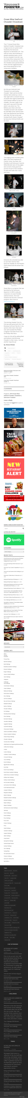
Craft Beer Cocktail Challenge (10, 754)
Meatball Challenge (8, 703)
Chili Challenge (7, 683)
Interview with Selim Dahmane (11, 989)
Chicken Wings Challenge (9, 736)
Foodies (7, 893)
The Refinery (7, 359)
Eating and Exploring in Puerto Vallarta (12, 588)
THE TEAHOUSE (9, 364)
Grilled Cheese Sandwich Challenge (11, 774)
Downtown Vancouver (9, 888)
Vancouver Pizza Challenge (11, 1036)
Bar (15, 870)
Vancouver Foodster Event (10, 930)
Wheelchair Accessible (10, 935)
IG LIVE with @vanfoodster (9, 787)
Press (5, 825)
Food (14, 890)
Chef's (9, 351)
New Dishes (7, 907)
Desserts (17, 883)
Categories (6, 679)
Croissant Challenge (8, 757)
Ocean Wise (7, 355)
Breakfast (7, 875)
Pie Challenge (6, 711)
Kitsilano (12, 900)
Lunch (6, 902)
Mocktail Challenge (8, 800)
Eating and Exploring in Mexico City (11, 594)
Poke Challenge (7, 716)
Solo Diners (7, 920)
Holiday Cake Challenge (9, 777)
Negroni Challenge (7, 805)
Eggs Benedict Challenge (9, 764)
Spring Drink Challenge (8, 840)
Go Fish (13, 353)
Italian (6, 900)
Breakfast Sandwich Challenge (10, 666)
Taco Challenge (7, 848)
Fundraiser (14, 893)
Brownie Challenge (8, 669)
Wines (12, 937)
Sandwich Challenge (8, 830)
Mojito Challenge (7, 802)
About (5, 653)
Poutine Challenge (7, 823)
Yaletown (7, 940)
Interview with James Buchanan (11, 949)
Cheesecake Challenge (8, 729)
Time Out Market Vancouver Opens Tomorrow (13, 616)
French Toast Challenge (8, 769)
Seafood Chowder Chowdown (11, 357)
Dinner (6, 885)
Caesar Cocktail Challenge (9, 674)
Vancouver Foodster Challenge (11, 927)
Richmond (13, 915)
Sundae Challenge (7, 846)
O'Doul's (18, 353)
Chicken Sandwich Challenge (10, 734)
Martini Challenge (7, 795)
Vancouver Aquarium (16, 359)
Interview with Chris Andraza (11, 984)
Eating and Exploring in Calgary (10, 581)
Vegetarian (7, 932)
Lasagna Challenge (8, 790)
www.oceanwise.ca (9, 301)
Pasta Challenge (7, 815)
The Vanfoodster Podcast (9, 853)
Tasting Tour (15, 922)
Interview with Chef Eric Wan (11, 979)
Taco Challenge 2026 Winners (10, 599)
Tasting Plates (7, 851)
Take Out (7, 922)
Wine (6, 937)
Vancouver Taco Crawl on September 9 (12, 567)
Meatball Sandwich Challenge (10, 797)
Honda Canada (15, 895)
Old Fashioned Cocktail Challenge (11, 807)
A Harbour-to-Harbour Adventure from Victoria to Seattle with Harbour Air (14, 1086)
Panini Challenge (7, 813)
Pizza (6, 915)
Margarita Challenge (8, 792)
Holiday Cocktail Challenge (9, 779)
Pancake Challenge (8, 708)
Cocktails (13, 878)
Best (12, 873)
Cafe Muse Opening (20, 365)
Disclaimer (6, 656)
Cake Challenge (7, 676)
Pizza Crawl (6, 820)
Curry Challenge (7, 759)
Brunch (14, 875)
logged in (14, 403)
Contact (5, 749)
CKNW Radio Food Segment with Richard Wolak (13, 744)
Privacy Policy (6, 659)
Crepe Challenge (7, 688)
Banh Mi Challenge (7, 661)
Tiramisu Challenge (8, 856)
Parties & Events (11, 348)
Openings (6, 810)
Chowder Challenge (8, 739)
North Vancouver (8, 910)
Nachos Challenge (7, 706)
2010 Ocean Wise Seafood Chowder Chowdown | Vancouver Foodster (13, 395)
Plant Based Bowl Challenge (9, 713)
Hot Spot (7, 898)
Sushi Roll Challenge (8, 726)
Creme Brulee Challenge (9, 685)
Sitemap (5, 655)
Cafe (6, 878)
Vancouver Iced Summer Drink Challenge (12, 571)
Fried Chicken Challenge (9, 693)
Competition (7, 353)
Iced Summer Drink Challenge (10, 785)
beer (6, 873)
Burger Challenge (7, 671)
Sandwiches (8, 917)
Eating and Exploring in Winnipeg (10, 579)
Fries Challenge (7, 696)
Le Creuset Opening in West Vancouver (12, 563)
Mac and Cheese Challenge (9, 701)
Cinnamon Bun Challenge (9, 741)
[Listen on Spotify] (14, 545)
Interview (15, 898)
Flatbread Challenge (8, 691)
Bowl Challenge (7, 664)
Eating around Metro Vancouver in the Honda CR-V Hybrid (12, 371)
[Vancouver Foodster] (14, 9)
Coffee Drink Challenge (8, 746)
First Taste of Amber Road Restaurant (11, 597)
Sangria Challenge (7, 833)
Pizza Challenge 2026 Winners (11, 1031)
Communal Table (8, 883)
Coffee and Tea (8, 880)
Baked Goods (8, 870)
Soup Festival (6, 838)
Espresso (7, 890)
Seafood (15, 917)
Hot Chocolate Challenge (9, 782)
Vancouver (7, 925)
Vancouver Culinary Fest (9, 858)
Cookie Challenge (7, 752)
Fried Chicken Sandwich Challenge (11, 772)
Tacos (15, 920)
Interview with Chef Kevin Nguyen (12, 973)
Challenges (6, 682)
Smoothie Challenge (8, 721)
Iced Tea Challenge (8, 698)
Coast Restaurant (16, 351)
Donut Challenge (7, 762)
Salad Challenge (7, 828)
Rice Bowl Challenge (8, 718)
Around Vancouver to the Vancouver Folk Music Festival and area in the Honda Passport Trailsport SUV (13, 560)
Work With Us (6, 861)
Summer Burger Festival (9, 843)
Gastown (7, 895)
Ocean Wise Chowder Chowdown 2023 (11, 376)
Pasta (15, 912)
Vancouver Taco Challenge (9, 614)
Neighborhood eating (9, 905)
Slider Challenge (7, 835)
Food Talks (6, 767)
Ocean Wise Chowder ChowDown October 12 (11, 381)
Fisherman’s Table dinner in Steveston (12, 575)
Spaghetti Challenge (8, 724)
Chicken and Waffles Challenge (10, 731)
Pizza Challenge (7, 818)
